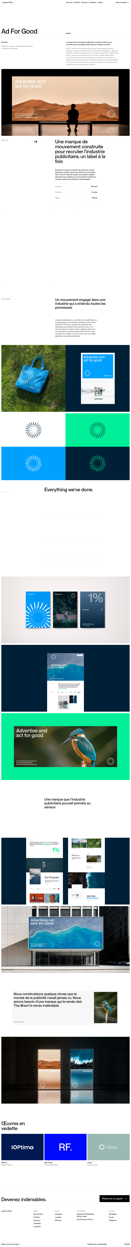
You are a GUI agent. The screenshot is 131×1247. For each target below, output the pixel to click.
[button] (100, 2)
